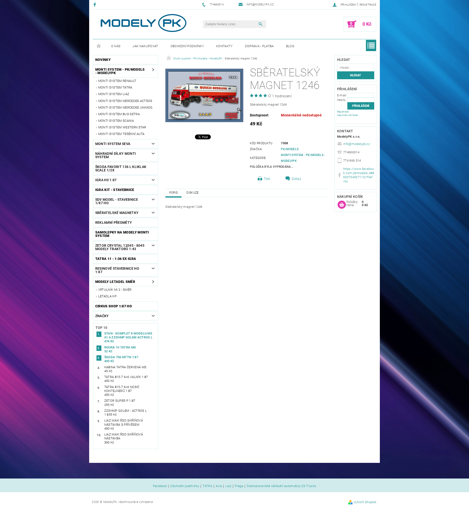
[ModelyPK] (143, 23)
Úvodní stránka (99, 46)
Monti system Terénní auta (121, 134)
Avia (219, 486)
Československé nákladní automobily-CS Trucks (281, 486)
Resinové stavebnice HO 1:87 (117, 270)
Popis (173, 192)
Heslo (341, 100)
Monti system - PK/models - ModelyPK (120, 71)
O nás (116, 46)
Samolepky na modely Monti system (122, 234)
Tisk (267, 179)
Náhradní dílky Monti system (115, 155)
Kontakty (224, 46)
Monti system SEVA (112, 144)
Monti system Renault (117, 81)
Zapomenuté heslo (347, 115)
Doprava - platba (259, 46)
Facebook (160, 486)
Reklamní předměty (113, 222)
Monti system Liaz (113, 94)
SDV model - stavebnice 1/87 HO (116, 201)
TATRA (207, 486)
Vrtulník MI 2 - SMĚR (114, 289)
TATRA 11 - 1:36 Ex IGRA (115, 259)
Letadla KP (107, 296)
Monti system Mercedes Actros (125, 101)
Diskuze (192, 192)
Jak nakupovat (145, 46)
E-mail (341, 95)
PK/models (289, 149)
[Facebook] (95, 4)
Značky (102, 316)
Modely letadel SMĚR (115, 282)
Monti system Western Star (122, 127)
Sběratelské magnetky (117, 213)
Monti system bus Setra (119, 114)
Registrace (368, 4)
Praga (239, 486)
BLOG (290, 46)
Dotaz (296, 179)
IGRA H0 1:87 (106, 180)
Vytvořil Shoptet (364, 502)
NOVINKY (103, 60)
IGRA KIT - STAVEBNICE (114, 190)
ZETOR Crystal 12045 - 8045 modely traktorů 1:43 (119, 247)
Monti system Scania (116, 120)
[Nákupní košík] (342, 204)
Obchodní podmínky (187, 46)
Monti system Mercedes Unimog (125, 107)
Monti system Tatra (115, 87)
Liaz (228, 486)
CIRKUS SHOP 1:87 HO (113, 306)
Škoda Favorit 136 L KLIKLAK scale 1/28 (121, 168)
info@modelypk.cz (356, 144)
